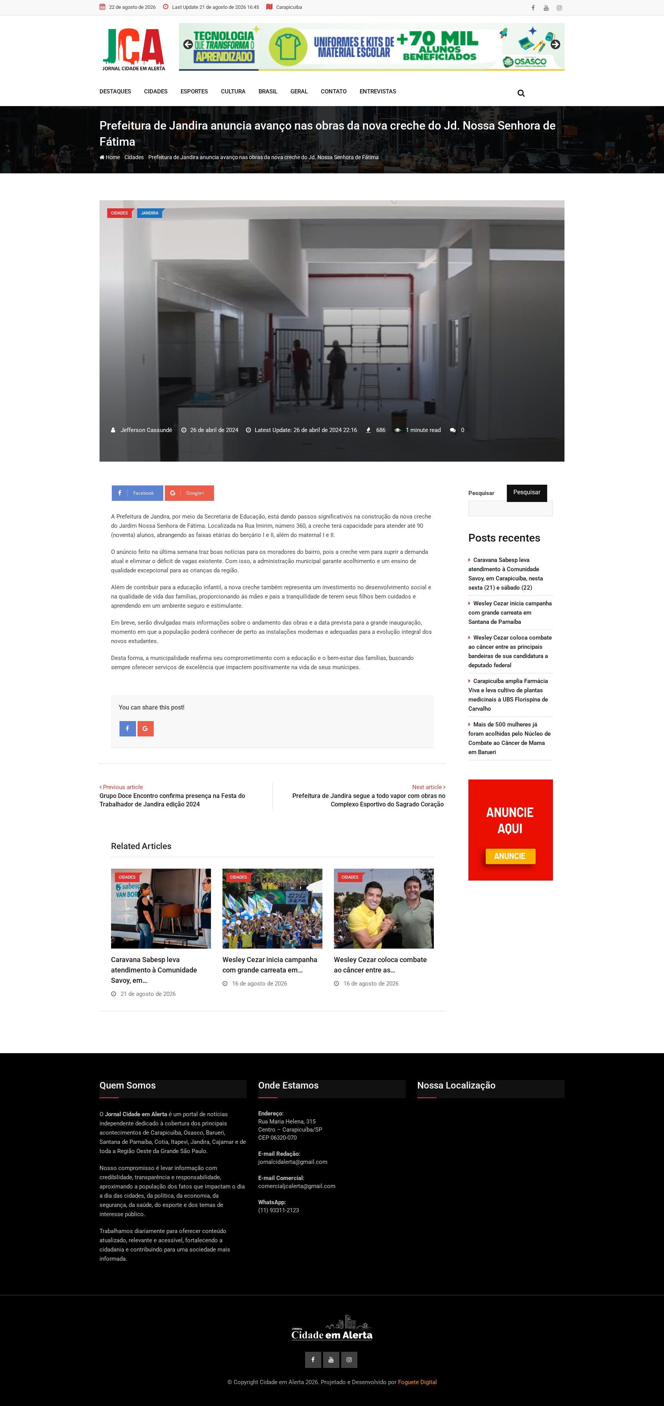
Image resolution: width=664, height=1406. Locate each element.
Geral (299, 91)
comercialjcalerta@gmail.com (296, 1186)
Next (555, 45)
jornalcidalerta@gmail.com (292, 1161)
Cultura (233, 91)
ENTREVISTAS (378, 91)
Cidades (156, 91)
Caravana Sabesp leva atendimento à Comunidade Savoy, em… (154, 970)
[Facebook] (128, 728)
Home (112, 157)
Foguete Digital (417, 1382)
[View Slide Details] (371, 47)
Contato (334, 91)
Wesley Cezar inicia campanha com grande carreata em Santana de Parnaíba (510, 612)
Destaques (115, 91)
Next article (427, 787)
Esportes (194, 91)
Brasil (268, 91)
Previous (188, 45)
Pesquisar (526, 492)
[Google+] (146, 728)
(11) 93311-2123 (278, 1210)
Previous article (123, 787)
